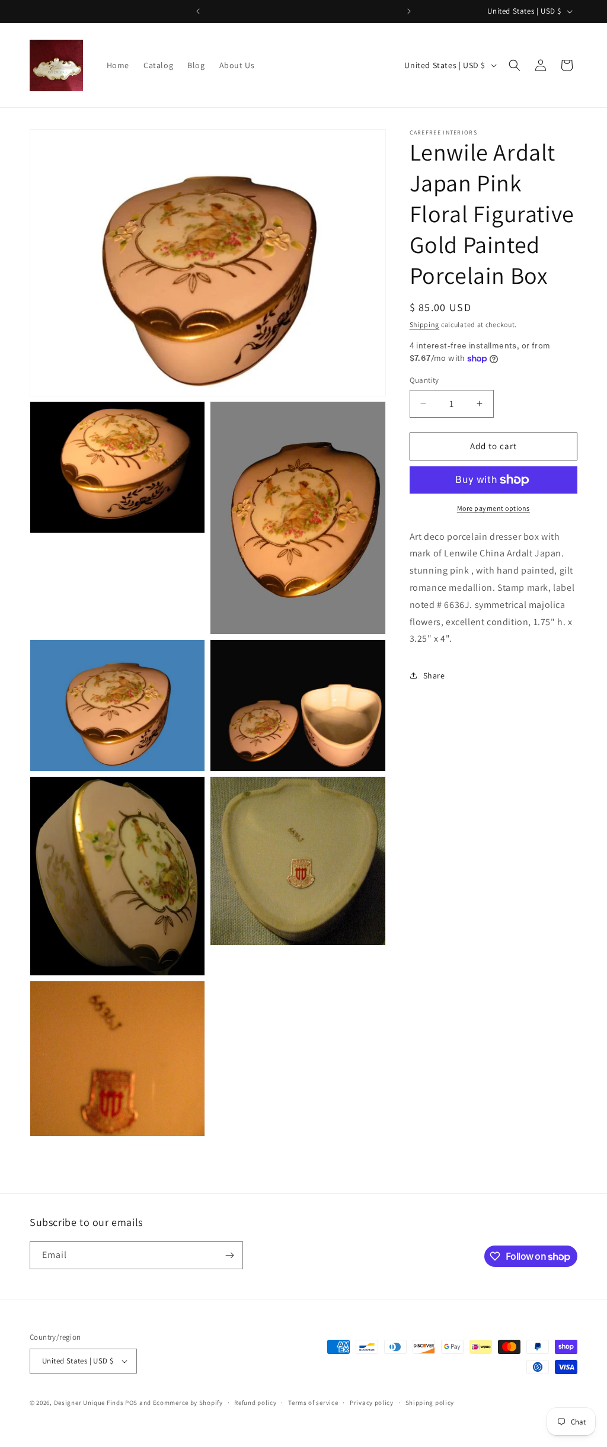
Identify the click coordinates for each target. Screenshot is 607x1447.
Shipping (425, 324)
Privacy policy (372, 1402)
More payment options (493, 508)
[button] (514, 65)
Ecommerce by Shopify (188, 1402)
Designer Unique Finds (89, 1402)
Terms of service (313, 1402)
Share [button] (434, 675)
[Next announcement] (409, 11)
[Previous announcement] (198, 11)
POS (131, 1402)
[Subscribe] (229, 1255)
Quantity (424, 380)
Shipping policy (430, 1402)
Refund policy (255, 1402)
